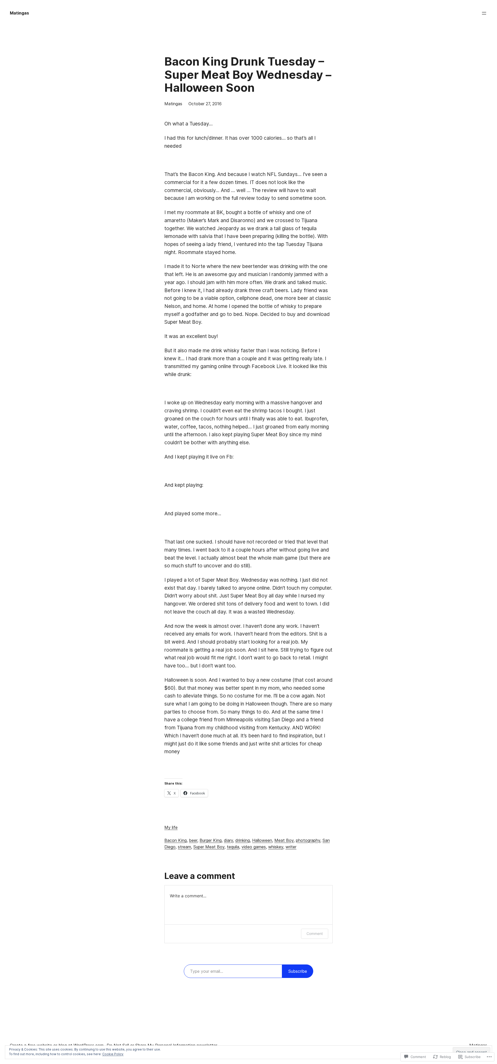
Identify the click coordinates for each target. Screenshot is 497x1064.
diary (228, 840)
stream (184, 846)
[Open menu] (484, 13)
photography (308, 840)
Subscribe (297, 971)
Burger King (211, 840)
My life (171, 827)
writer (291, 846)
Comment (314, 933)
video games (254, 846)
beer (193, 840)
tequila (233, 846)
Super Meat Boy (208, 846)
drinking (242, 840)
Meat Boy (284, 840)
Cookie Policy (112, 1054)
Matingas (19, 13)
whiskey (275, 846)
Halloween (262, 840)
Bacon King (175, 840)
